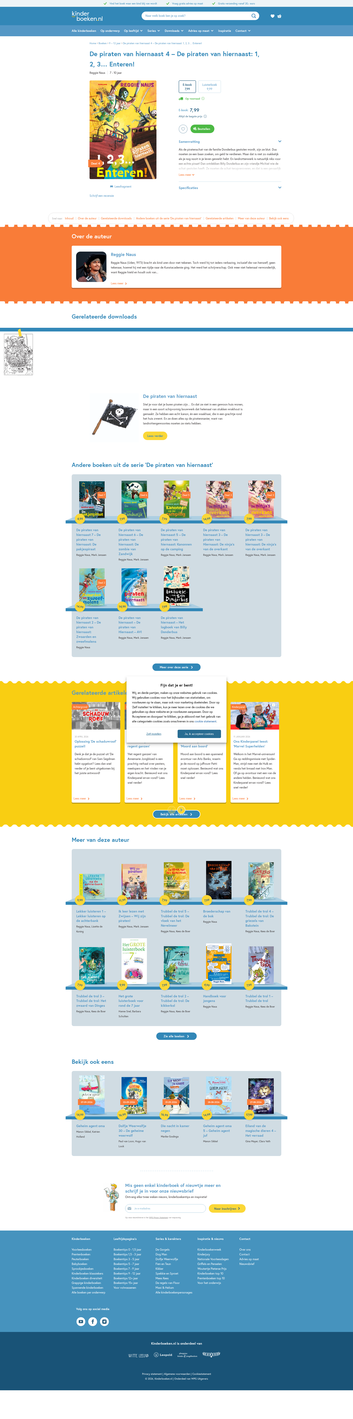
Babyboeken (79, 1264)
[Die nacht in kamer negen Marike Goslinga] (176, 1107)
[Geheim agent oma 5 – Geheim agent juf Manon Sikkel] (218, 1109)
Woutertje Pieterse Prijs (212, 1268)
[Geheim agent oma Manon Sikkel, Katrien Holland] (92, 1107)
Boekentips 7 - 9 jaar (126, 1268)
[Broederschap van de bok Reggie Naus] (218, 888)
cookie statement (205, 721)
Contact (241, 31)
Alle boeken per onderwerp (88, 1292)
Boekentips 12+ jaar (126, 1278)
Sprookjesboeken (82, 1268)
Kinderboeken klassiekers (87, 1273)
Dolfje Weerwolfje (167, 1259)
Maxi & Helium (165, 1287)
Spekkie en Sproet (167, 1273)
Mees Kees (162, 1278)
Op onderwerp (110, 31)
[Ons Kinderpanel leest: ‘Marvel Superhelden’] (255, 752)
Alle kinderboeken (84, 31)
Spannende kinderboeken (87, 1287)
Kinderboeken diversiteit (87, 1278)
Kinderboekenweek (209, 1249)
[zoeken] (255, 16)
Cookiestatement (201, 1374)
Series (151, 31)
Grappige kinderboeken (86, 1283)
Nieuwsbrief (246, 1264)
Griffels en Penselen (209, 1264)
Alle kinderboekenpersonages (174, 1292)
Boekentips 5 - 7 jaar (126, 1264)
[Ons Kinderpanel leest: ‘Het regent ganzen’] (149, 752)
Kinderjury (203, 1254)
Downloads (172, 31)
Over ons (245, 1249)
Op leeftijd (131, 31)
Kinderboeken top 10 (210, 1273)
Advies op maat (198, 31)
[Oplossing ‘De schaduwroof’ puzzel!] (96, 752)
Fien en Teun (163, 1264)
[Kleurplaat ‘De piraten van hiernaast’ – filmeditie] (18, 353)
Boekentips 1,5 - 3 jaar (127, 1254)
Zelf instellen (153, 733)
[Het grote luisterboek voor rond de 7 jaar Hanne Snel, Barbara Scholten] (134, 978)
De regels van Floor (168, 1283)
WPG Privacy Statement (158, 1217)
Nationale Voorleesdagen (213, 1259)
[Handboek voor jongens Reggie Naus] (218, 973)
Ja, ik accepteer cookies (199, 733)
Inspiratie (224, 31)
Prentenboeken (81, 1254)
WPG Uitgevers (199, 1378)
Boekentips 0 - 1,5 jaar (127, 1249)
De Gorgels (163, 1249)
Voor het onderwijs (209, 1283)
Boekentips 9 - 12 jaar (127, 1273)
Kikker (159, 1268)
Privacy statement (152, 1374)
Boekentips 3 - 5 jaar (126, 1259)
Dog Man (161, 1254)
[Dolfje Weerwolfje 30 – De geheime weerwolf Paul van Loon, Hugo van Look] (134, 1112)
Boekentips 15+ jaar (126, 1283)
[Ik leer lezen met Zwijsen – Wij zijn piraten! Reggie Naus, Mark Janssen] (134, 891)
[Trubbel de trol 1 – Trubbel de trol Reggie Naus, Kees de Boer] (261, 973)
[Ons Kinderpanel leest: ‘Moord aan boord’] (202, 752)
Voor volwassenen (125, 1287)
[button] (181, 810)
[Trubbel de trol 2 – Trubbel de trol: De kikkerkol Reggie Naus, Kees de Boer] (176, 976)
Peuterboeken (80, 1259)
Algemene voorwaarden (177, 1374)
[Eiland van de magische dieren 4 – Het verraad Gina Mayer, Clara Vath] (261, 1109)
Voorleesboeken (82, 1249)
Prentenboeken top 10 (211, 1278)
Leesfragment (123, 186)
